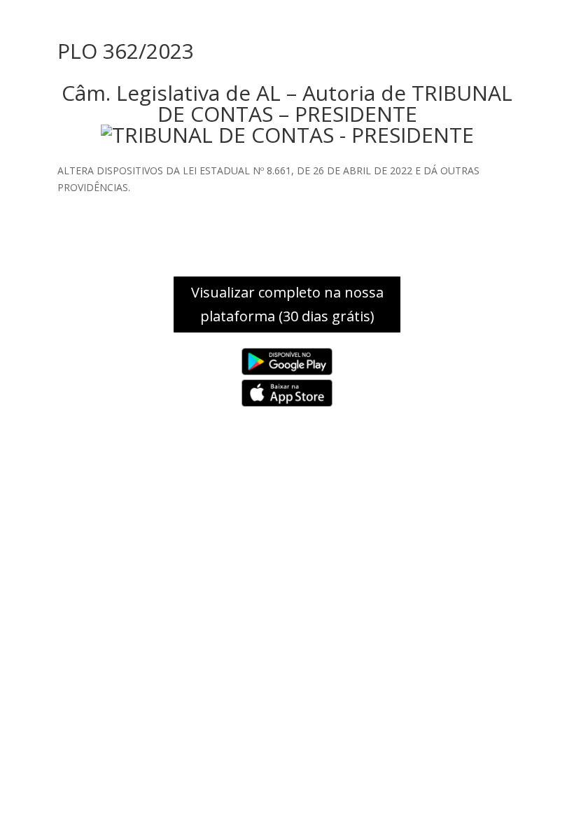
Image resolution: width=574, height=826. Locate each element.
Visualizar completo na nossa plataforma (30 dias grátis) (287, 304)
